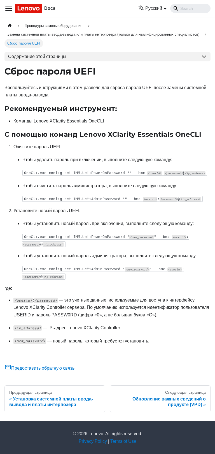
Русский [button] (153, 8)
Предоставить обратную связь (42, 368)
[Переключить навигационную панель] (8, 8)
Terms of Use (123, 441)
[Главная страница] (9, 25)
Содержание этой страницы (37, 56)
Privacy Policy (93, 441)
